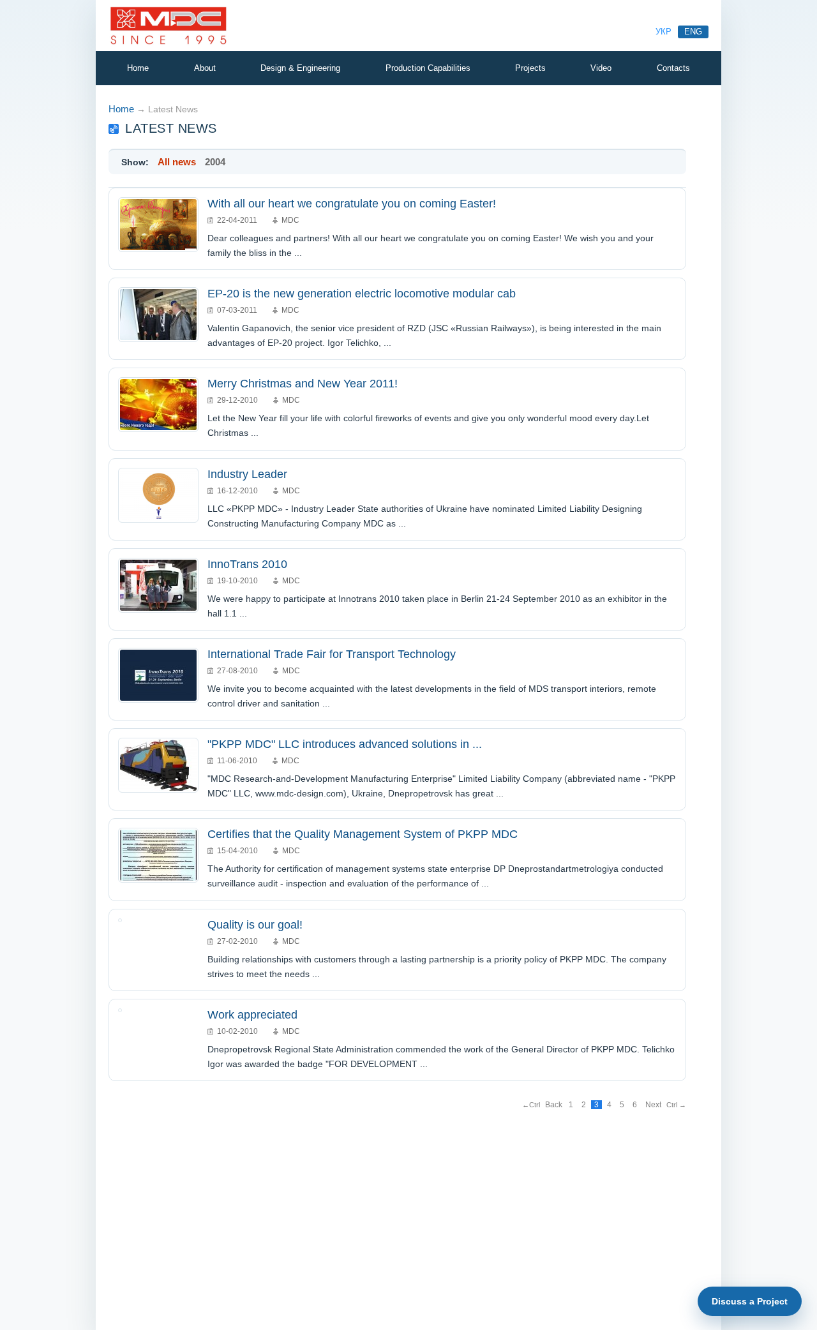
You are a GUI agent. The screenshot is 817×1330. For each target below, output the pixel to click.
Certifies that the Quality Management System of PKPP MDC (362, 834)
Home (121, 108)
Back (553, 1104)
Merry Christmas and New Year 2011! (302, 383)
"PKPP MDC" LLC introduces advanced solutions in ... (344, 744)
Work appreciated (252, 1014)
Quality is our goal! (255, 924)
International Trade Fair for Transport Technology (331, 654)
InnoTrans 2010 (247, 564)
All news (177, 161)
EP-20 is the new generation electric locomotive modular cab (361, 293)
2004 (215, 161)
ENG (693, 31)
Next (653, 1104)
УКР (663, 31)
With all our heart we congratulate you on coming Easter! (351, 203)
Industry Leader (247, 474)
